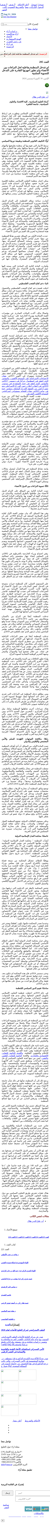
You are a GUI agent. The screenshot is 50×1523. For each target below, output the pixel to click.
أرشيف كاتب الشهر (4, 7)
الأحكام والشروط (32, 1421)
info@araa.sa (6, 1464)
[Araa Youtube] (7, 55)
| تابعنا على (17, 1432)
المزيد (7, 1324)
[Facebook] (6, 50)
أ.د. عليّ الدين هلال (40, 97)
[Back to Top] (2, 1520)
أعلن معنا (16, 1421)
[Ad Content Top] (25, 17)
